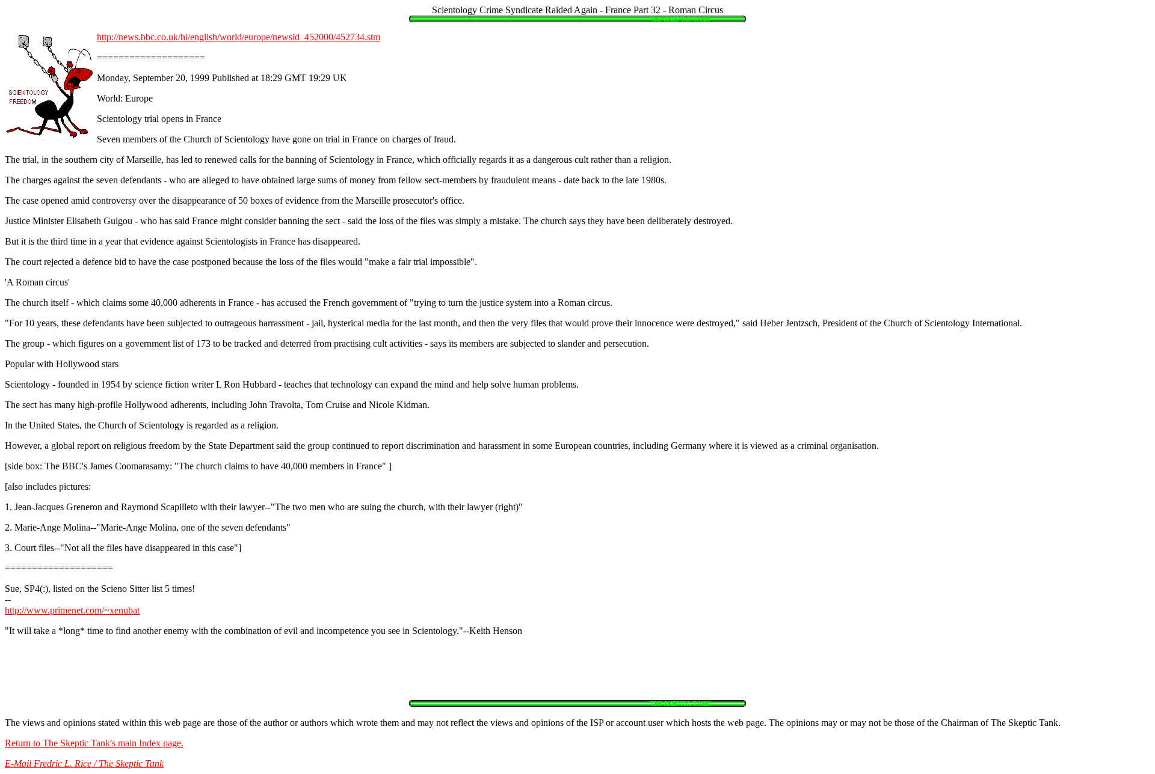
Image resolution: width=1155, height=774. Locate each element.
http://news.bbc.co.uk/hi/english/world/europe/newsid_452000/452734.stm (238, 37)
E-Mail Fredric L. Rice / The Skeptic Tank (84, 763)
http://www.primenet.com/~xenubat (72, 610)
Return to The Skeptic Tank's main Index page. (94, 743)
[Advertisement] (577, 673)
